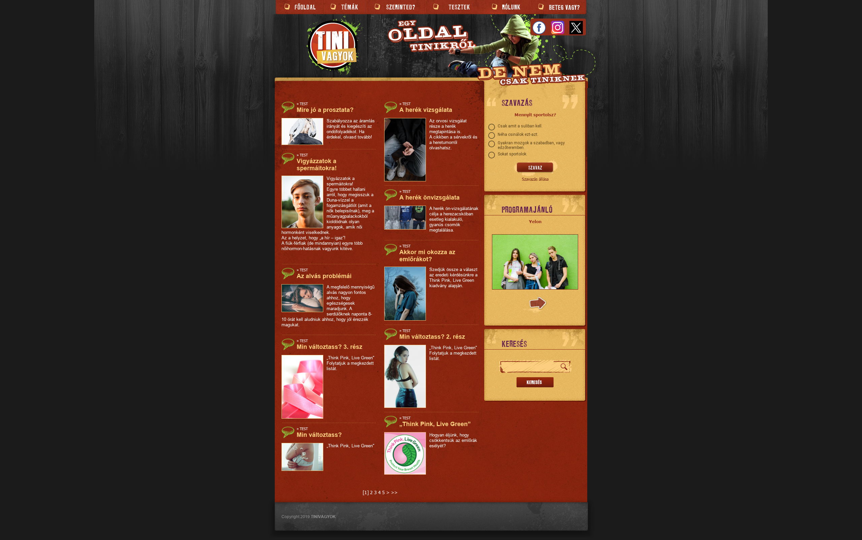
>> (394, 492)
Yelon (535, 221)
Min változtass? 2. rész (432, 336)
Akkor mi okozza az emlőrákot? (427, 255)
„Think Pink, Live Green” (435, 423)
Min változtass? (319, 434)
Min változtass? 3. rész (329, 346)
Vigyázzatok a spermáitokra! (317, 164)
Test (304, 103)
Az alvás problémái (324, 275)
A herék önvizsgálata (429, 197)
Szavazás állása (535, 179)
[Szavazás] (535, 167)
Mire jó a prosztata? (325, 109)
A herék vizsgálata (425, 109)
